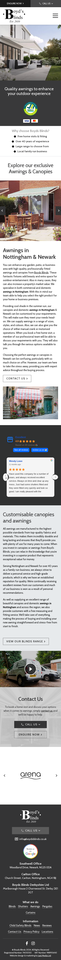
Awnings (35, 906)
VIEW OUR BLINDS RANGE (24, 641)
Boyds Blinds (41, 272)
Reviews (47, 925)
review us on (38, 450)
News (37, 925)
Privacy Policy (31, 931)
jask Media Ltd (44, 955)
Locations (47, 931)
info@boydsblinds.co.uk (32, 839)
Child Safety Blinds (20, 925)
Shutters (23, 906)
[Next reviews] (55, 477)
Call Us (46, 3)
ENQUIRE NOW (29, 734)
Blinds (12, 906)
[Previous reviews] (5, 477)
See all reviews (21, 450)
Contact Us (15, 378)
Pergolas (47, 906)
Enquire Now (14, 3)
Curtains (30, 912)
